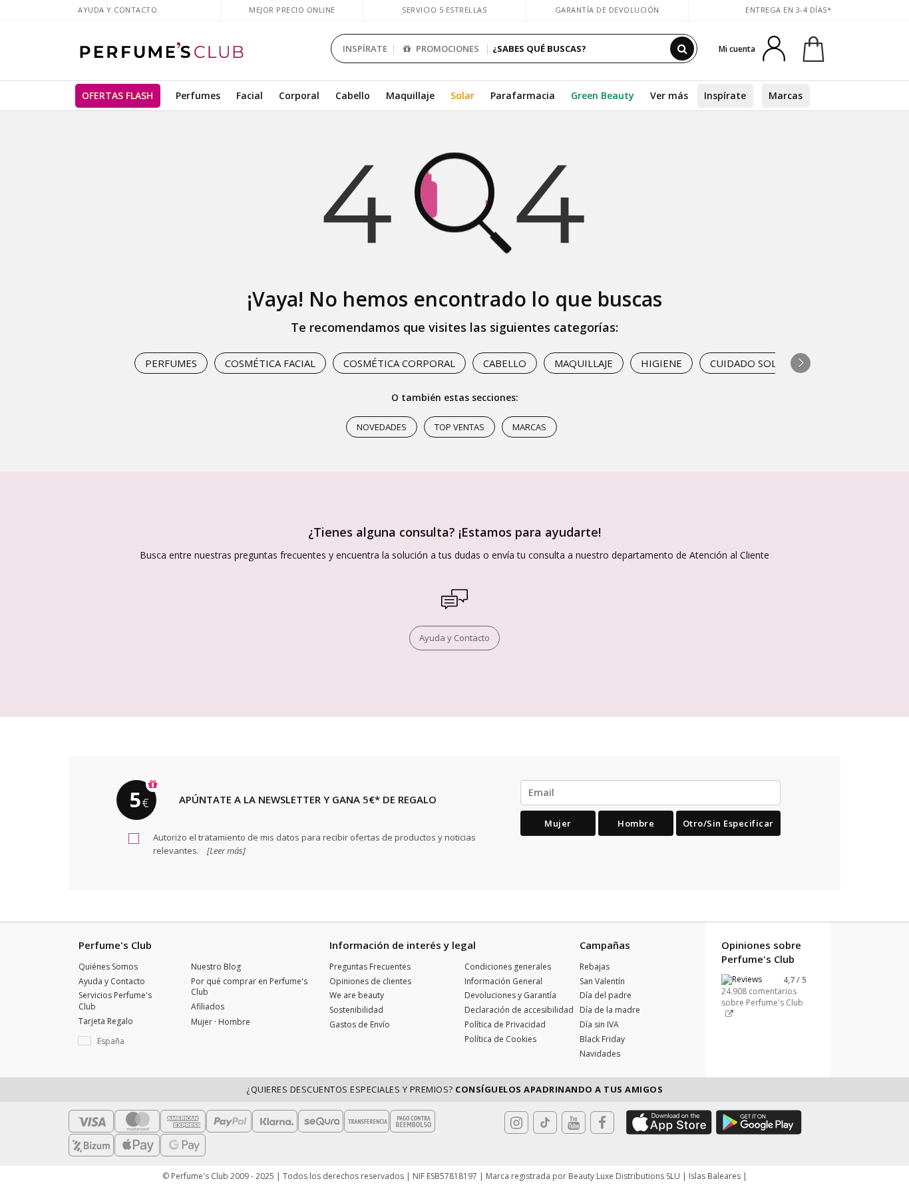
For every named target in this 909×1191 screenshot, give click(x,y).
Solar (462, 95)
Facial (249, 95)
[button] (801, 363)
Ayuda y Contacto (117, 10)
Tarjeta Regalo (106, 1021)
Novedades (382, 427)
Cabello (352, 95)
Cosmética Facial (270, 363)
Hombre (636, 823)
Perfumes (198, 95)
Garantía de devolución (607, 10)
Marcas (786, 95)
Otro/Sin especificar (728, 823)
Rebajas (595, 966)
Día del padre (606, 995)
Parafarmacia (522, 95)
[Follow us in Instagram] (516, 1122)
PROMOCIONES (446, 49)
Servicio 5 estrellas (444, 10)
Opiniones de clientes (370, 981)
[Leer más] (225, 851)
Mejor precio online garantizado (292, 16)
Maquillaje (410, 95)
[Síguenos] (602, 1122)
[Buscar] (682, 49)
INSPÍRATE (365, 49)
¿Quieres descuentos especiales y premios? (454, 1089)
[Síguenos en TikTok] (545, 1122)
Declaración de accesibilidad (519, 1009)
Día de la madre (610, 1009)
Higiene (661, 363)
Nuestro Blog (216, 966)
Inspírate (725, 95)
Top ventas (459, 427)
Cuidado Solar (749, 363)
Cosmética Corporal (399, 363)
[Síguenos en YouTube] (574, 1122)
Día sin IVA (599, 1024)
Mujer (558, 823)
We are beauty (356, 995)
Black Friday (602, 1039)
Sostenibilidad (356, 1009)
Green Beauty (602, 95)
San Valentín (602, 981)
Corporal (299, 95)
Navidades (600, 1053)
